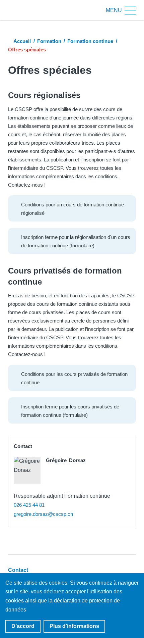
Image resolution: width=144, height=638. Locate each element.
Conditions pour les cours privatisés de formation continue (74, 378)
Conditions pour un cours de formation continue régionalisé (72, 209)
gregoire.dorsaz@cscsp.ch (43, 514)
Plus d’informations (74, 626)
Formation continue (90, 41)
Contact (18, 570)
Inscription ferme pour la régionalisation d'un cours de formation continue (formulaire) (75, 241)
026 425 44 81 (29, 505)
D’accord (22, 626)
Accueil (22, 41)
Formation (49, 41)
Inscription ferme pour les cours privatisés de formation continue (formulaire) (70, 411)
